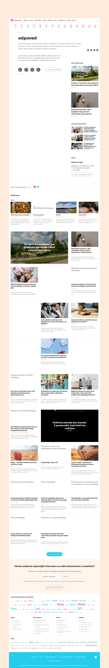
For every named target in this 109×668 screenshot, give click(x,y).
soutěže (80, 645)
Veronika (49, 609)
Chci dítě (30, 20)
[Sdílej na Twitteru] (91, 50)
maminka (62, 642)
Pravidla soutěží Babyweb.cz (66, 657)
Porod (44, 20)
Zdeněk (61, 601)
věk (47, 648)
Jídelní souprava (15, 502)
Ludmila (31, 609)
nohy (23, 645)
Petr (14, 608)
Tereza (42, 601)
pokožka (38, 645)
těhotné (13, 648)
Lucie (91, 609)
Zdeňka (39, 605)
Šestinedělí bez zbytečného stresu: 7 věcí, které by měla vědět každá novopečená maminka (24, 428)
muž (16, 645)
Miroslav (46, 612)
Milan (88, 605)
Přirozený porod (62, 624)
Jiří (79, 609)
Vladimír (94, 601)
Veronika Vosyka (15, 216)
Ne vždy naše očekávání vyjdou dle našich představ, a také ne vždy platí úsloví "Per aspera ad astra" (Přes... (65, 221)
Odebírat (65, 576)
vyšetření (34, 648)
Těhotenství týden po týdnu (42, 624)
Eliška (22, 601)
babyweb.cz (21, 33)
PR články (39, 252)
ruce (76, 645)
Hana (29, 605)
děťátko (37, 642)
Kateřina (71, 612)
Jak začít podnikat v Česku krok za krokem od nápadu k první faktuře (90, 138)
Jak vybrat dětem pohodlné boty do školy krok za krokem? (84, 321)
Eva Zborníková (37, 216)
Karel (74, 609)
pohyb (33, 645)
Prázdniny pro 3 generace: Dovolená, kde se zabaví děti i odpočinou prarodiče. (54, 393)
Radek (13, 601)
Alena (25, 601)
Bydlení (43, 504)
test (84, 645)
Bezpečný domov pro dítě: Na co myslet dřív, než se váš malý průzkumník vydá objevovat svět (83, 393)
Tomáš (74, 600)
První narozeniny (38, 215)
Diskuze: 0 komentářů (54, 69)
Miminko (49, 20)
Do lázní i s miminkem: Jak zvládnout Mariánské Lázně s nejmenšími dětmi (39, 247)
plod (26, 645)
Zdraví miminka (85, 627)
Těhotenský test (39, 622)
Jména (25, 20)
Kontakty (33, 657)
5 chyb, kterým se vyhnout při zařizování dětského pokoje (21, 535)
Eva (40, 612)
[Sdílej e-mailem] (97, 50)
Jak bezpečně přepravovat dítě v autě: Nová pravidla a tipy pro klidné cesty (54, 535)
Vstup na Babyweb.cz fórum (82, 174)
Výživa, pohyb (74, 468)
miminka (84, 642)
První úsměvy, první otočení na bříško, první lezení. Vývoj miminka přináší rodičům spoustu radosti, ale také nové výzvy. (84, 401)
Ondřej (66, 612)
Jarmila (27, 609)
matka (77, 642)
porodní (64, 645)
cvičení (26, 642)
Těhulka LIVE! (20, 648)
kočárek (52, 642)
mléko (13, 645)
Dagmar (81, 612)
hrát (45, 642)
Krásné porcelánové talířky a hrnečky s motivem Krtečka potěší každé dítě (24, 499)
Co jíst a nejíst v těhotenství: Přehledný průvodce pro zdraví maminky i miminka (82, 464)
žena (59, 648)
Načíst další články (55, 554)
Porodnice (60, 622)
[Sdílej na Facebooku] (88, 50)
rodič (73, 645)
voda (29, 648)
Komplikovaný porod (63, 627)
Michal (47, 601)
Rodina (68, 20)
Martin (72, 604)
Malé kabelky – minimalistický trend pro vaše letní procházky (84, 499)
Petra (43, 609)
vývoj (43, 648)
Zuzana (23, 609)
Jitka (77, 612)
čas (55, 648)
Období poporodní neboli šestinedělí (19, 432)
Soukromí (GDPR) (80, 657)
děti (31, 642)
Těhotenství (37, 20)
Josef (54, 600)
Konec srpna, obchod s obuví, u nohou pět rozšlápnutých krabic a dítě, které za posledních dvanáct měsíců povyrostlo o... (83, 328)
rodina (69, 645)
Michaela (68, 601)
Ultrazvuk (37, 627)
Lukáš (34, 605)
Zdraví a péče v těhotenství (42, 629)
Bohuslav (28, 187)
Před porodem (61, 620)
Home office (82, 215)
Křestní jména (16, 620)
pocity (29, 645)
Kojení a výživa (84, 629)
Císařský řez (61, 629)
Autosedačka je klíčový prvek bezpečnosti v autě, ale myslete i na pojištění (90, 146)
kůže (56, 642)
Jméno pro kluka (16, 622)
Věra (36, 612)
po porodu (44, 645)
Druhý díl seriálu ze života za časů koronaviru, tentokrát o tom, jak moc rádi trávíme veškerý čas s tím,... (88, 221)
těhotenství (91, 645)
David (53, 609)
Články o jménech (17, 629)
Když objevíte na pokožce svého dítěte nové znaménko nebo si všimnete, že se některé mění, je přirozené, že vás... (84, 258)
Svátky (14, 627)
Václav (59, 609)
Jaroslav (82, 601)
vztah (39, 648)
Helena (93, 605)
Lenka (65, 609)
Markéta (31, 612)
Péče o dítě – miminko (86, 624)
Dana (84, 609)
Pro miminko (84, 631)
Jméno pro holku (16, 624)
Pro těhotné (38, 633)
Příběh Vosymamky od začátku (20, 215)
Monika (69, 609)
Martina (17, 601)
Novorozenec (84, 620)
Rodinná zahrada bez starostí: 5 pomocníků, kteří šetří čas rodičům (70, 425)
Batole (55, 20)
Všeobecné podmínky (50, 657)
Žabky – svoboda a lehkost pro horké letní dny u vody (23, 463)
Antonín (89, 601)
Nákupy (74, 20)
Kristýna (87, 609)
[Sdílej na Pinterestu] (94, 50)
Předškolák (61, 20)
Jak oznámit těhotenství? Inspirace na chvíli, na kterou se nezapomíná (53, 356)
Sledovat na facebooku (55, 587)
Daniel (96, 609)
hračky (41, 642)
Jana (60, 604)
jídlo (48, 642)
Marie (81, 604)
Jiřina (39, 601)
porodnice (57, 645)
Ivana (20, 609)
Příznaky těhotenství (40, 620)
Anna (31, 601)
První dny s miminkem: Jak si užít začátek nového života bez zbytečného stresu (23, 393)
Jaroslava (15, 605)
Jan (37, 609)
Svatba (58, 215)
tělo (25, 648)
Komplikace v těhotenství (41, 631)
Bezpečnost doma (75, 397)
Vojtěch (35, 601)
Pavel (45, 604)
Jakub (61, 612)
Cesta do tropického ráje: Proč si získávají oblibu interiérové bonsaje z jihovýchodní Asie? (54, 500)
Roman (27, 612)
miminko (92, 642)
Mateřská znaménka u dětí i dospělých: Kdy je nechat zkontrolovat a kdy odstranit (81, 112)
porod (51, 645)
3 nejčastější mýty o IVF (49, 462)
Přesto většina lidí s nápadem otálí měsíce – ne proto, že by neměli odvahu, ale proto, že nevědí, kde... (84, 292)
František (55, 612)
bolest (12, 642)
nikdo (19, 645)
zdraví (51, 648)
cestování (22, 642)
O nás (40, 657)
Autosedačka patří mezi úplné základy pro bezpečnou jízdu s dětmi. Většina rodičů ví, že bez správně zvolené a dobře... (54, 330)
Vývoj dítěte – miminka (86, 622)
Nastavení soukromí (54, 661)
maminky (70, 642)
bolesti (17, 642)
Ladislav (24, 605)
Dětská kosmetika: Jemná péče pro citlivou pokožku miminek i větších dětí (90, 129)
